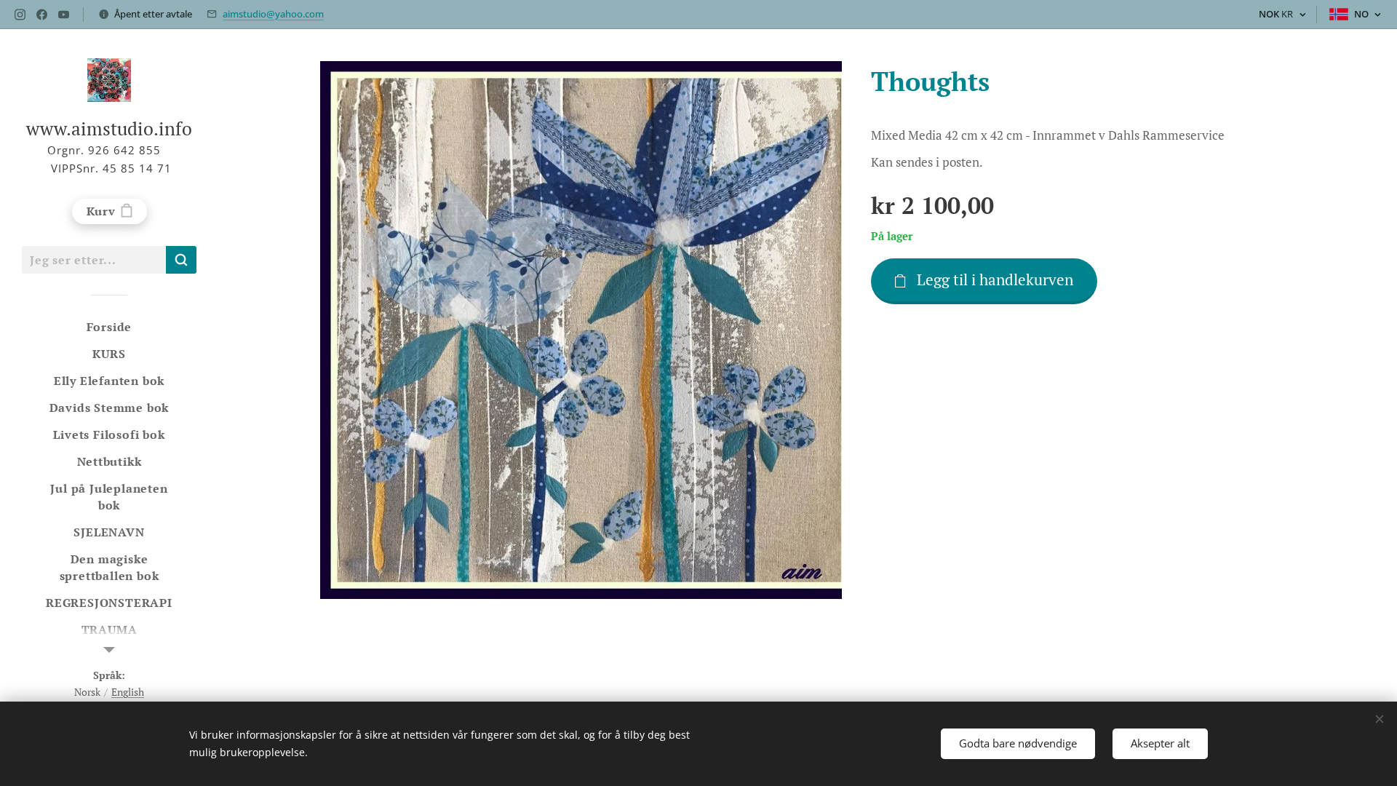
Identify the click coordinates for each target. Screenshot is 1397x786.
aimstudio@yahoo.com (273, 13)
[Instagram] (20, 14)
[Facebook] (42, 14)
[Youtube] (64, 14)
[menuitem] (109, 327)
